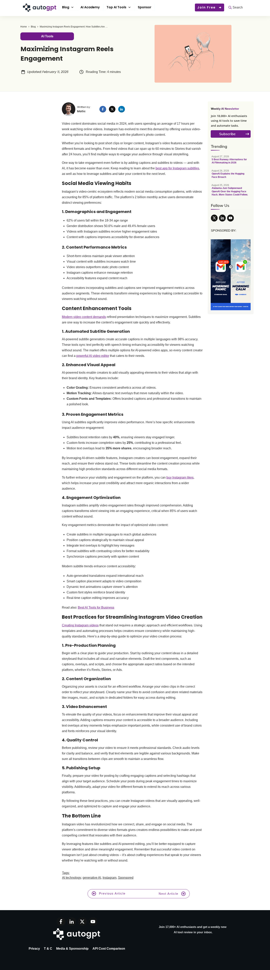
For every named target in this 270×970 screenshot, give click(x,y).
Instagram (109, 877)
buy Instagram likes (180, 477)
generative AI (92, 877)
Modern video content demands (84, 317)
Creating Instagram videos (80, 625)
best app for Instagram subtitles (177, 168)
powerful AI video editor (92, 355)
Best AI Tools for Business (96, 607)
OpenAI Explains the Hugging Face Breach (231, 176)
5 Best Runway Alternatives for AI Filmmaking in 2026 (231, 162)
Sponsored (125, 877)
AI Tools (47, 36)
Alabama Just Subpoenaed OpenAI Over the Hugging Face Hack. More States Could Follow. (231, 192)
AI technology (71, 877)
